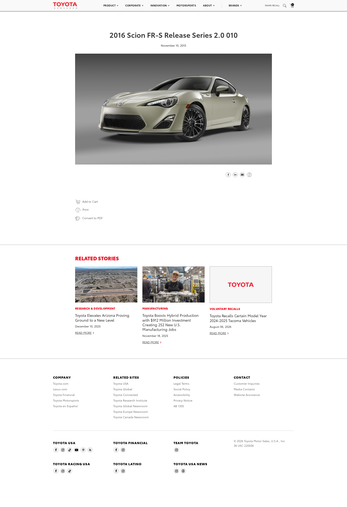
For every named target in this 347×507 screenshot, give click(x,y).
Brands (234, 5)
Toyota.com (60, 383)
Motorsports (186, 5)
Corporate (133, 5)
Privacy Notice (183, 400)
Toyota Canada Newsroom (131, 417)
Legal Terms (181, 383)
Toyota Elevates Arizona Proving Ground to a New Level (102, 317)
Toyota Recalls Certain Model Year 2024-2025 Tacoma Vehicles (238, 318)
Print (86, 210)
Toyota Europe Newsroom (130, 412)
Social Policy (182, 389)
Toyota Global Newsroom (130, 406)
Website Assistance (247, 395)
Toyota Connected (125, 395)
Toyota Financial (64, 395)
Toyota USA (120, 383)
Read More (83, 333)
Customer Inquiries (247, 383)
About (207, 5)
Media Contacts (244, 389)
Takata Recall (272, 5)
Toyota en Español (65, 406)
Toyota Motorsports (66, 400)
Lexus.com (60, 389)
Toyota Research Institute (130, 400)
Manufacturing (155, 308)
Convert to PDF (92, 218)
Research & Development (95, 308)
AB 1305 (179, 406)
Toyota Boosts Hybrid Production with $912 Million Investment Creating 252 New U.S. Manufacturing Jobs (170, 322)
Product (109, 5)
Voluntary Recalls (225, 309)
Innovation (158, 5)
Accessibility (182, 395)
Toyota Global (122, 389)
